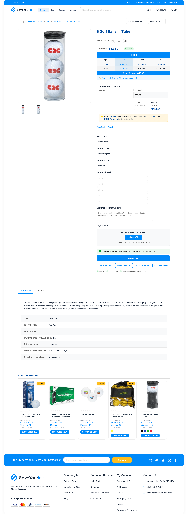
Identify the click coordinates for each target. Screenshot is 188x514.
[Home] (23, 22)
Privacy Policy (71, 481)
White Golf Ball (88, 414)
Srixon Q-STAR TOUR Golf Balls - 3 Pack (31, 415)
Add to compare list (119, 41)
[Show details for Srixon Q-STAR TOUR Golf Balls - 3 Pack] (32, 395)
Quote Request (105, 265)
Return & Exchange (99, 492)
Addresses (122, 487)
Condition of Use (72, 487)
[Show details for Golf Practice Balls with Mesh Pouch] (122, 395)
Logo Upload (103, 225)
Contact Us (95, 498)
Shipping (94, 487)
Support (73, 10)
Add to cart (133, 258)
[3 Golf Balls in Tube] (23, 109)
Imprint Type (103, 148)
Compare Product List (127, 510)
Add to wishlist (113, 41)
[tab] (25, 291)
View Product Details (105, 127)
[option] (24, 109)
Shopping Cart (124, 498)
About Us (68, 492)
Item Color (102, 136)
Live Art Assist (162, 265)
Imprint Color (103, 160)
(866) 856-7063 (20, 2)
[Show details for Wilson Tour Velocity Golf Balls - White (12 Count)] (62, 395)
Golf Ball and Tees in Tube (151, 415)
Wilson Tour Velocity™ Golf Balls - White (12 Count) (61, 415)
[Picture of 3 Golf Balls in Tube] (38, 109)
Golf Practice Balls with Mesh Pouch (122, 415)
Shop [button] (43, 10)
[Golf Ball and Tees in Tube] (153, 395)
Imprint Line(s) (104, 172)
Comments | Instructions (109, 208)
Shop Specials (170, 2)
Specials (63, 10)
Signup (121, 460)
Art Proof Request (143, 265)
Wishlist (120, 504)
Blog (66, 498)
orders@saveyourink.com (159, 492)
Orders (120, 492)
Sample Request (124, 265)
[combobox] (115, 10)
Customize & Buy (29, 432)
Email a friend (125, 41)
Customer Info (124, 481)
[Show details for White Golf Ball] (92, 395)
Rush (53, 10)
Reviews (40, 291)
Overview (25, 291)
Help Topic (95, 481)
